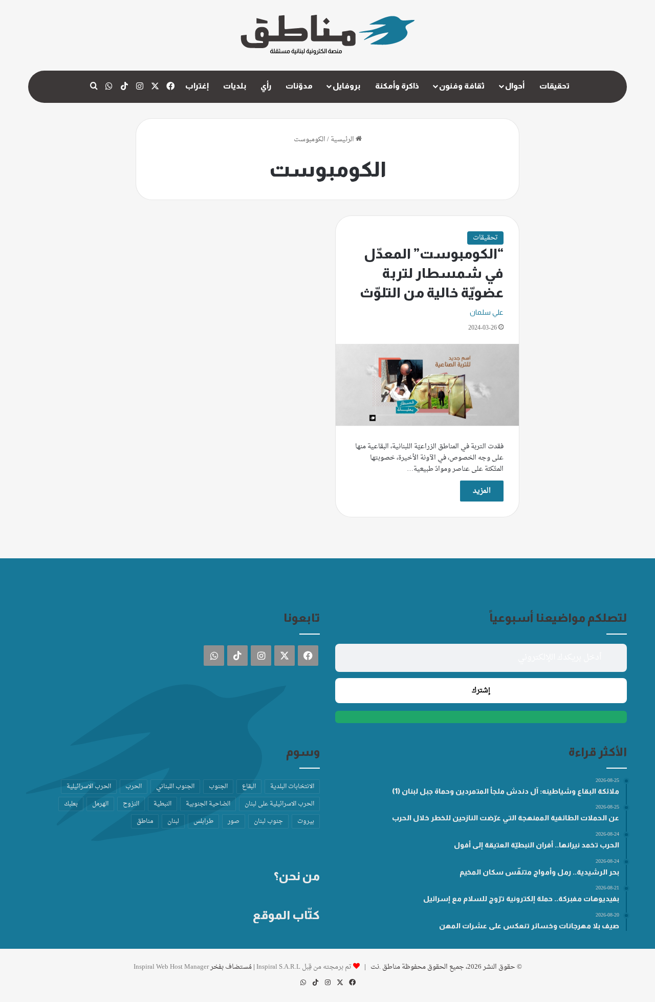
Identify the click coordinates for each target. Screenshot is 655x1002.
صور (233, 821)
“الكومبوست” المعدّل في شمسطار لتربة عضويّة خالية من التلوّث (432, 273)
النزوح (131, 804)
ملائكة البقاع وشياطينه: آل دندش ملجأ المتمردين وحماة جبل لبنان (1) (505, 791)
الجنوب (218, 786)
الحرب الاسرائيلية (89, 786)
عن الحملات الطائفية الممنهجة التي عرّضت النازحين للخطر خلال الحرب (505, 818)
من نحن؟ (297, 876)
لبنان (173, 821)
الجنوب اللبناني (175, 786)
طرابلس (203, 821)
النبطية (162, 804)
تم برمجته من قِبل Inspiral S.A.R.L (304, 967)
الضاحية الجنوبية (208, 804)
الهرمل (100, 804)
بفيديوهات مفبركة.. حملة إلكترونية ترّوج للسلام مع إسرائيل (521, 899)
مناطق (145, 821)
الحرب (133, 786)
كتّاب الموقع (286, 915)
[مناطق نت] (327, 35)
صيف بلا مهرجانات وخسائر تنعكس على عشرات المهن (529, 926)
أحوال (515, 85)
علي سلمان (487, 312)
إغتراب (197, 85)
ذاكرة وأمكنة (397, 85)
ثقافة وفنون (462, 85)
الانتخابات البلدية (292, 786)
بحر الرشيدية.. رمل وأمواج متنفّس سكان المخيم (539, 872)
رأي (265, 85)
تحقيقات (554, 85)
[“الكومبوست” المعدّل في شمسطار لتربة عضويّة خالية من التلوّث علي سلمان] (427, 385)
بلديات (234, 85)
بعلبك (71, 804)
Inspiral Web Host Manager (171, 967)
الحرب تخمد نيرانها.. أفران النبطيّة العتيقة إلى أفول (536, 845)
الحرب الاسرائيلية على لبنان (279, 804)
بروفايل (346, 85)
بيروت (305, 821)
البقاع (249, 786)
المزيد (482, 491)
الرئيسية (343, 139)
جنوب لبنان (268, 821)
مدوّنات (299, 85)
